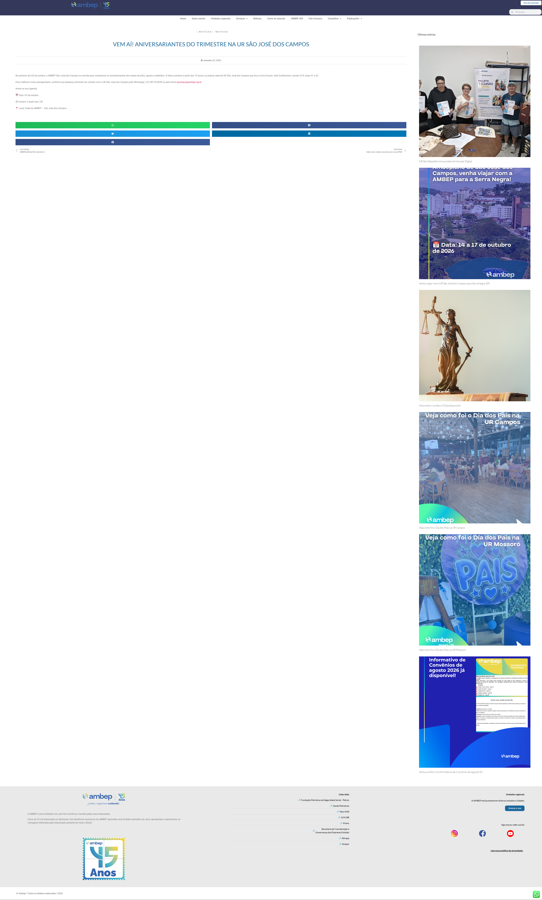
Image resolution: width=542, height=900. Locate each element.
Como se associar (276, 18)
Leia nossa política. (507, 850)
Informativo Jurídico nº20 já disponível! (440, 405)
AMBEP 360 (297, 18)
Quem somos (198, 18)
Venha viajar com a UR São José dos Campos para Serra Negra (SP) (454, 283)
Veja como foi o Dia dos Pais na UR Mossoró (442, 649)
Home (183, 18)
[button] (113, 125)
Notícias (257, 18)
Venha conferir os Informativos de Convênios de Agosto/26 (450, 771)
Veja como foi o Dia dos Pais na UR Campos (442, 527)
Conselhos (333, 18)
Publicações (353, 18)
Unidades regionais (220, 18)
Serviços (240, 18)
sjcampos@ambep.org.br (189, 82)
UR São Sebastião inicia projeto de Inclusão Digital (445, 161)
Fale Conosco (315, 18)
